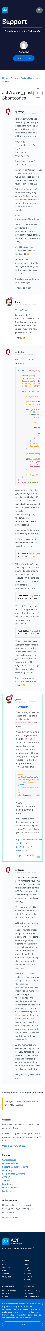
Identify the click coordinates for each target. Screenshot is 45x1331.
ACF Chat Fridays (9, 1290)
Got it (22, 1324)
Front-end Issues (10, 1163)
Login (30, 58)
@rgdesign (23, 309)
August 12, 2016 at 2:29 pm (26, 114)
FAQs (26, 1267)
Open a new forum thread (14, 1146)
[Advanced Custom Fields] (5, 10)
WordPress (6, 1293)
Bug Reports (8, 1184)
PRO (4, 1264)
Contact (27, 1274)
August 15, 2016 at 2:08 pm (26, 702)
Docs (26, 1264)
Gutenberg (7, 1170)
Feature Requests (10, 1187)
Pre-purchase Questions (13, 1173)
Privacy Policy (8, 1315)
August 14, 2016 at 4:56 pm (26, 304)
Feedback (6, 1191)
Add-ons (6, 1180)
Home (5, 78)
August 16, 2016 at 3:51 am (26, 872)
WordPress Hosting (32, 1290)
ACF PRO (6, 1177)
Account (5, 1274)
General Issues (9, 1160)
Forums (14, 78)
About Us (6, 1267)
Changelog (6, 1277)
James (18, 302)
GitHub (5, 1296)
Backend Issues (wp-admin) (15, 1166)
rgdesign (19, 111)
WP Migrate (29, 1293)
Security (27, 1280)
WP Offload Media (31, 1296)
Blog (4, 1271)
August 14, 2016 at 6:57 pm (26, 354)
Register (19, 58)
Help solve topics (10, 1217)
